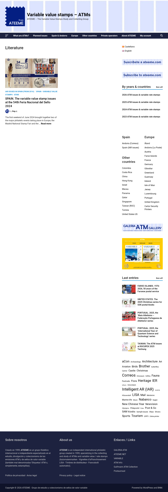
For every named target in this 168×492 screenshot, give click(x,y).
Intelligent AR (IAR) (138, 389)
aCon (125, 361)
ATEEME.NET (120, 454)
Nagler (155, 400)
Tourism (137, 416)
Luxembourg (150, 193)
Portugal (148, 198)
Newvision (151, 404)
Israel (124, 185)
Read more (46, 123)
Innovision (132, 385)
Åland (147, 143)
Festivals (126, 381)
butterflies (155, 367)
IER (154, 381)
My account (145, 35)
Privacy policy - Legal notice (72, 475)
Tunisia (125, 210)
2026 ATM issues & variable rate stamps (141, 95)
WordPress (148, 488)
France (148, 160)
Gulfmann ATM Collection (126, 467)
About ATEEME (129, 35)
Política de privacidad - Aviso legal (21, 475)
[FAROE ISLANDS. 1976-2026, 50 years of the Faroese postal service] (129, 293)
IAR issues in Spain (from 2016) (19, 91)
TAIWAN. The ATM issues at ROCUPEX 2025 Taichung (150, 346)
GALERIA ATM (120, 450)
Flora (134, 381)
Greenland (149, 172)
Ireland (148, 181)
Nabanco (145, 399)
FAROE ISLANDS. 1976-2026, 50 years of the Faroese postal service (149, 289)
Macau (125, 189)
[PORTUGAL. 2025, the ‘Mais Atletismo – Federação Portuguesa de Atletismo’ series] (129, 320)
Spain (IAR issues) (130, 147)
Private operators (109, 35)
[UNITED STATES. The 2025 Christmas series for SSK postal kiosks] (129, 306)
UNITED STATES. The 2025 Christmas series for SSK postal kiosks (150, 302)
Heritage (144, 381)
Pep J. (14, 111)
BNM (160, 488)
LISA (135, 395)
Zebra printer (154, 416)
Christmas (142, 370)
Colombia (126, 168)
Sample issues (142, 412)
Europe (74, 35)
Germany (149, 164)
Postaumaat (119, 471)
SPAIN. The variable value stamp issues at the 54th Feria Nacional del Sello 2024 (30, 102)
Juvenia (157, 390)
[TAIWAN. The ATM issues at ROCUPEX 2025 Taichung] (129, 351)
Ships (151, 412)
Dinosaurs (140, 376)
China (124, 176)
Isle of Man (150, 185)
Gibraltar (149, 168)
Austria (148, 152)
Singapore (127, 201)
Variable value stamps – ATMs (58, 14)
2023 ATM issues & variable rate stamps (141, 116)
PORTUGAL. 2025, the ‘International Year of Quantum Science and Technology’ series (148, 332)
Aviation (126, 366)
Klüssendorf (126, 395)
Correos (129, 375)
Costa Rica (127, 172)
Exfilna (148, 376)
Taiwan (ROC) (128, 206)
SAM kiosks (128, 411)
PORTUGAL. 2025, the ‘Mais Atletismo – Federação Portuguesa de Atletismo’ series (150, 317)
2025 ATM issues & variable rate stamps (141, 102)
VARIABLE (118, 458)
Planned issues (40, 35)
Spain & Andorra (59, 35)
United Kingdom (152, 202)
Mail (143, 395)
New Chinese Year (133, 404)
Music (135, 400)
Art (160, 361)
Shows (157, 412)
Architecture (150, 361)
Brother (144, 366)
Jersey (148, 189)
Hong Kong (127, 180)
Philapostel (134, 408)
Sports (126, 416)
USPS (146, 416)
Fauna (155, 375)
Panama (126, 193)
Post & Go (150, 408)
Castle (131, 370)
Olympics (125, 408)
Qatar (124, 197)
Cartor (124, 371)
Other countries (89, 35)
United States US (130, 214)
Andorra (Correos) (130, 143)
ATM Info (118, 462)
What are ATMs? (21, 35)
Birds (135, 366)
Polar (142, 408)
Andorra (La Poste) (153, 147)
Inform (124, 385)
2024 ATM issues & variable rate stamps (141, 109)
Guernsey (149, 177)
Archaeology (136, 362)
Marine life (127, 400)
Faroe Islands (151, 156)
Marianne (150, 395)
